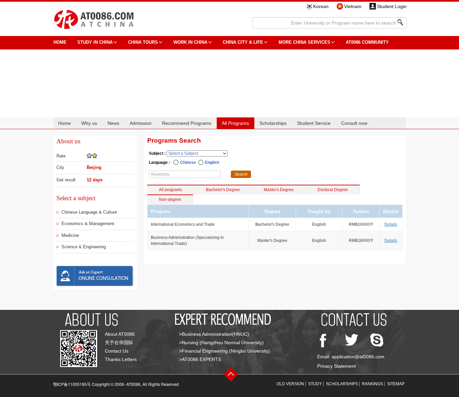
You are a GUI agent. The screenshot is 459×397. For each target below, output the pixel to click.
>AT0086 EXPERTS (200, 359)
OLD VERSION (290, 384)
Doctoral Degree (333, 189)
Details (390, 224)
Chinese (188, 162)
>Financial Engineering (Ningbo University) (224, 351)
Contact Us (116, 351)
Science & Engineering (83, 246)
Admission (141, 123)
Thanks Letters (121, 359)
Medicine (70, 235)
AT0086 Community (367, 42)
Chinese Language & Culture (89, 212)
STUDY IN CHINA (95, 42)
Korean (321, 6)
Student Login (392, 6)
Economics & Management (87, 223)
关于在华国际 (119, 342)
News (113, 123)
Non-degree (170, 199)
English (212, 162)
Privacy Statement (336, 366)
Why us (89, 123)
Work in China (190, 42)
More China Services (304, 42)
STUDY (315, 384)
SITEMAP (396, 384)
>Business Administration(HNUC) (214, 334)
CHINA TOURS (143, 42)
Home (64, 123)
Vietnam (353, 6)
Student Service (314, 123)
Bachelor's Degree (223, 189)
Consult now (354, 123)
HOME (60, 42)
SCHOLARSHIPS (342, 384)
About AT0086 (120, 334)
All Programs (235, 123)
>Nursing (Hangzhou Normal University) (221, 342)
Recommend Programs (186, 123)
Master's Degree (279, 189)
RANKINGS (372, 384)
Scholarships (273, 123)
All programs (170, 189)
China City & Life (243, 42)
